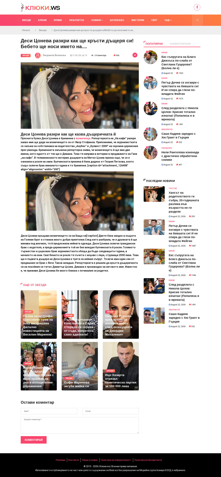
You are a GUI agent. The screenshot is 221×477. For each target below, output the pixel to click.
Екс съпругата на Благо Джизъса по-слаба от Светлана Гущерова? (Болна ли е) (184, 263)
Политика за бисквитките (148, 460)
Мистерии (137, 20)
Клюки (42, 20)
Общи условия (90, 460)
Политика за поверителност (116, 460)
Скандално (166, 148)
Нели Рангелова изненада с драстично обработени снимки (180, 156)
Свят (154, 20)
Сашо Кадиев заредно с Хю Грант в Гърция (184, 317)
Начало (26, 30)
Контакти (73, 460)
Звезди (26, 20)
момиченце (83, 138)
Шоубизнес (117, 20)
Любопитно (76, 20)
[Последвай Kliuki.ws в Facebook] (197, 7)
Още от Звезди (34, 285)
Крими (58, 20)
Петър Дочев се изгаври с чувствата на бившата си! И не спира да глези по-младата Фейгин (183, 233)
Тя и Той (173, 188)
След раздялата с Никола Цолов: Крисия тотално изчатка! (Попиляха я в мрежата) (184, 292)
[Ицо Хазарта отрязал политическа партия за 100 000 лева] (121, 366)
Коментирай (34, 439)
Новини (96, 20)
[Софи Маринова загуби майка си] (80, 366)
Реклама (60, 460)
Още (167, 20)
